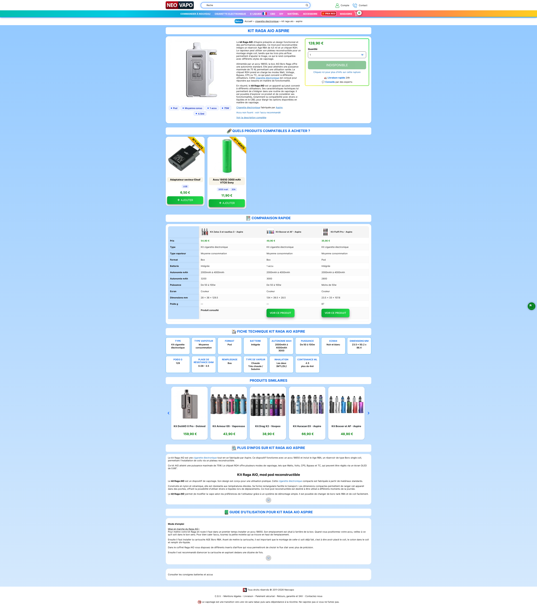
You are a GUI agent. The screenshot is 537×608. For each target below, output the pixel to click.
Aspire (279, 107)
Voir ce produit (280, 312)
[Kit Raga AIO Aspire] (200, 70)
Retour (238, 21)
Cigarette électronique (248, 107)
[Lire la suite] (268, 500)
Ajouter (186, 200)
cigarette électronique (267, 21)
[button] (531, 306)
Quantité (312, 49)
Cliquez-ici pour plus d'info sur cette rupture (337, 72)
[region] (268, 274)
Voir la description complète (251, 117)
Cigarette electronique (230, 13)
